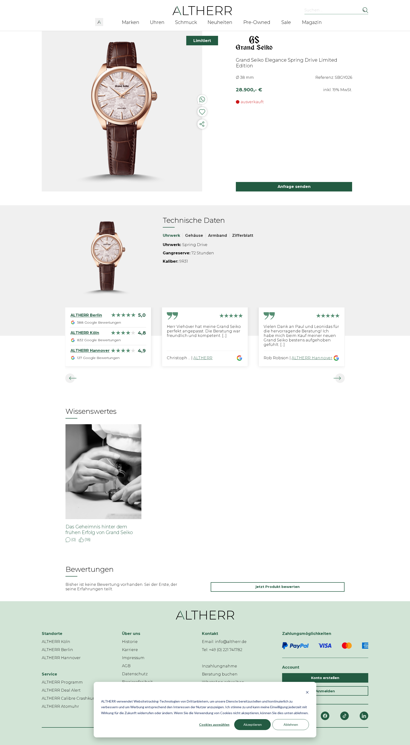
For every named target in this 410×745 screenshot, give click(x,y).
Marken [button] (130, 22)
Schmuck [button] (186, 22)
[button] (99, 21)
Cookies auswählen (214, 724)
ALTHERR (203, 358)
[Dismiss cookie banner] (307, 692)
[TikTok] (344, 716)
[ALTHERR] (202, 10)
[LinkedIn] (364, 716)
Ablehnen (291, 724)
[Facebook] (325, 716)
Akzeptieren (252, 724)
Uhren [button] (157, 22)
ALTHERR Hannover (312, 358)
